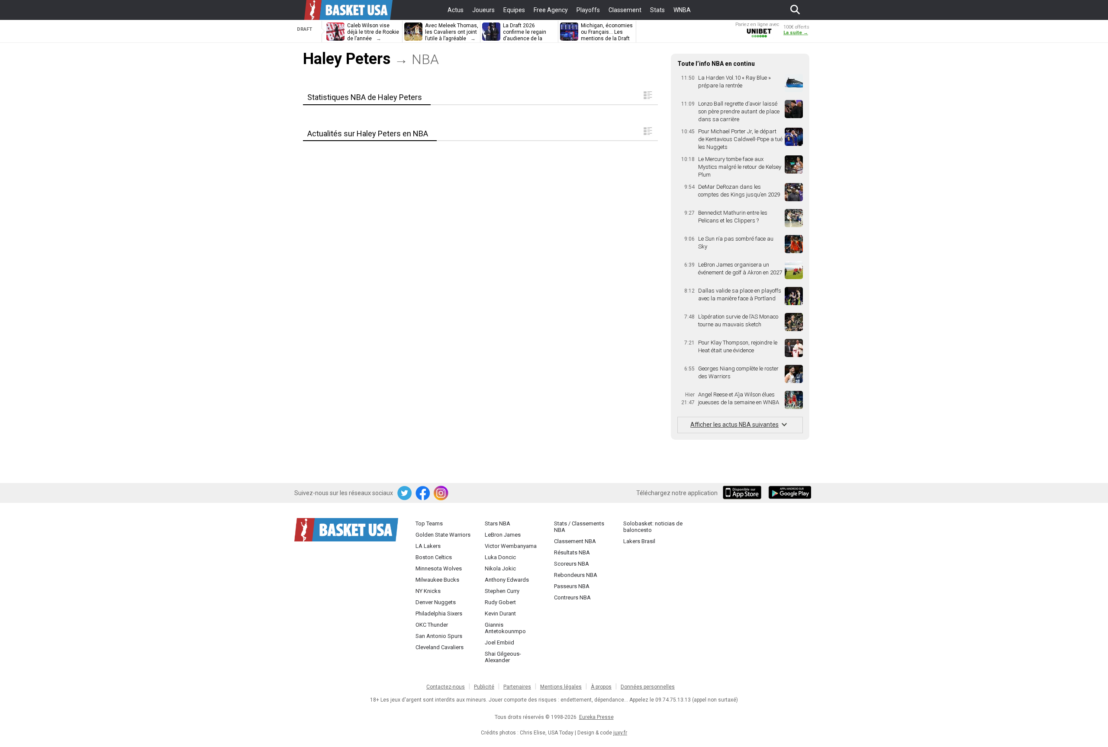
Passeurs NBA (571, 586)
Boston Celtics (434, 557)
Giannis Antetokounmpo (505, 627)
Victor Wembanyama (511, 546)
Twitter (405, 493)
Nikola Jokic (500, 568)
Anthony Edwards (507, 579)
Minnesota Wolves (439, 568)
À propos (601, 687)
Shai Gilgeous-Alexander (503, 656)
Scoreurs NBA (571, 563)
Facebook (423, 493)
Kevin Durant (500, 613)
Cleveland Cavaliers (440, 647)
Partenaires (517, 687)
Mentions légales (561, 687)
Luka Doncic (500, 557)
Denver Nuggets (436, 602)
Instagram (441, 493)
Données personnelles (648, 687)
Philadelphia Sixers (439, 613)
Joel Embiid (499, 642)
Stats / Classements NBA (579, 526)
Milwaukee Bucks (437, 579)
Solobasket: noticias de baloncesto (653, 526)
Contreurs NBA (572, 597)
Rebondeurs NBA (575, 575)
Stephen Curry (502, 591)
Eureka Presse (596, 717)
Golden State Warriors (443, 534)
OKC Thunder (432, 624)
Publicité (484, 687)
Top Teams (429, 523)
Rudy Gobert (500, 602)
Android (789, 493)
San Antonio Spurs (439, 636)
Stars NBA (497, 523)
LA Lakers (428, 546)
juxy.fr (620, 733)
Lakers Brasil (639, 541)
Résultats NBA (572, 552)
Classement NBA (575, 541)
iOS (743, 493)
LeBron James (503, 534)
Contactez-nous (445, 687)
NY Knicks (428, 591)
